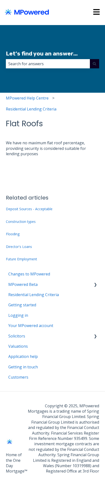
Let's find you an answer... (42, 53)
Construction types (21, 221)
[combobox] (48, 63)
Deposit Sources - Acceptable (29, 209)
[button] (95, 285)
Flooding (13, 234)
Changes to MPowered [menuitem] (29, 274)
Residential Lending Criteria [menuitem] (33, 294)
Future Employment (21, 259)
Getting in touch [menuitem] (23, 367)
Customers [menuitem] (18, 377)
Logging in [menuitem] (18, 315)
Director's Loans (19, 246)
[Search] (94, 63)
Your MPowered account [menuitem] (30, 325)
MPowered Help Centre (27, 98)
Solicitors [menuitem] (16, 336)
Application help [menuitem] (23, 356)
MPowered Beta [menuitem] (23, 284)
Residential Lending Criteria (31, 109)
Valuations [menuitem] (18, 346)
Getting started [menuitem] (22, 305)
